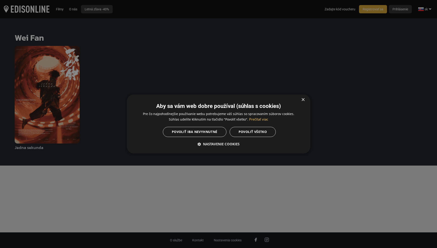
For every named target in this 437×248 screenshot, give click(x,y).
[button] (218, 144)
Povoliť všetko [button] (253, 132)
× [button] (303, 99)
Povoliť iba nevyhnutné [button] (194, 132)
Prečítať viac (258, 119)
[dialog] (218, 123)
